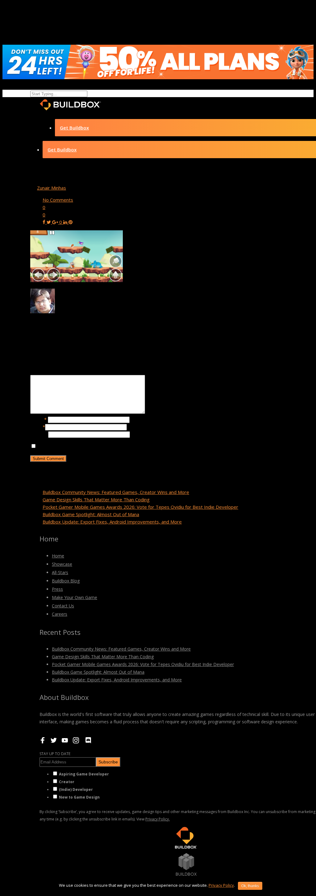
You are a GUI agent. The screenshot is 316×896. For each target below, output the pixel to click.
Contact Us (63, 606)
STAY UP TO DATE (55, 753)
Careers (59, 614)
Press (57, 589)
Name (38, 419)
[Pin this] (71, 222)
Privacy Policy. (157, 819)
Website (39, 434)
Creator (66, 781)
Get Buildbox (74, 128)
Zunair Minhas (51, 188)
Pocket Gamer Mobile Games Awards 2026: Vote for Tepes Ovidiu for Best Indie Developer (140, 507)
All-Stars (60, 572)
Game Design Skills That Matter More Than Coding (96, 499)
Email (37, 427)
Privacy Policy (221, 885)
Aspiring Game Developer (84, 774)
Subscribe (108, 761)
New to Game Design (79, 797)
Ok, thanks (250, 886)
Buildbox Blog (66, 581)
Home (58, 556)
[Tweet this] (49, 222)
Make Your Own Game (74, 597)
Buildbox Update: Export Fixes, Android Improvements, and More (112, 522)
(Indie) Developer (76, 789)
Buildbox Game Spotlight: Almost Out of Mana (91, 514)
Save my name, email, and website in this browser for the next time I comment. (120, 446)
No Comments (58, 200)
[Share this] (45, 222)
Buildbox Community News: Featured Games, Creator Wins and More (116, 492)
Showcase (62, 564)
